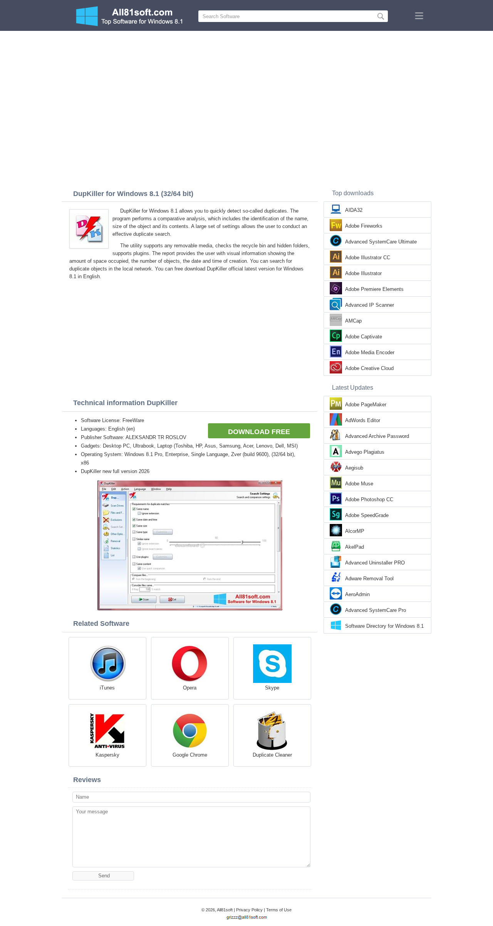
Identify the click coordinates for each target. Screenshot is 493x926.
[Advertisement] (246, 89)
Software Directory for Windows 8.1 (384, 626)
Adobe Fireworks (363, 226)
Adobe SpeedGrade (367, 515)
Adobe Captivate (363, 337)
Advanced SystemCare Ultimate (381, 242)
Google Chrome (190, 755)
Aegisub (354, 468)
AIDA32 (353, 210)
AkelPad (354, 547)
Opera (189, 688)
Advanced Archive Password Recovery (377, 436)
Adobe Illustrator (363, 273)
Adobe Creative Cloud (369, 368)
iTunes (107, 688)
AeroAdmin (357, 594)
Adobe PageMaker (365, 404)
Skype (272, 688)
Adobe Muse (359, 484)
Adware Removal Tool (369, 578)
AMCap (353, 321)
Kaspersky (107, 755)
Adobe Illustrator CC (367, 257)
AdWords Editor (362, 420)
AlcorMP (354, 531)
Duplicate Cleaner (272, 755)
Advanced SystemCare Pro (375, 610)
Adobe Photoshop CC (369, 499)
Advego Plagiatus (364, 452)
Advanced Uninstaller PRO (375, 563)
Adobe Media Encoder (369, 352)
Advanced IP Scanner (369, 305)
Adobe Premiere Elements (374, 289)
